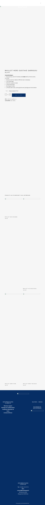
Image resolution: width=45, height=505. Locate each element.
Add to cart (18, 95)
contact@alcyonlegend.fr (23, 490)
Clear (17, 90)
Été (11, 100)
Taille (7, 90)
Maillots (14, 100)
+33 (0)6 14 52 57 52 (24, 487)
